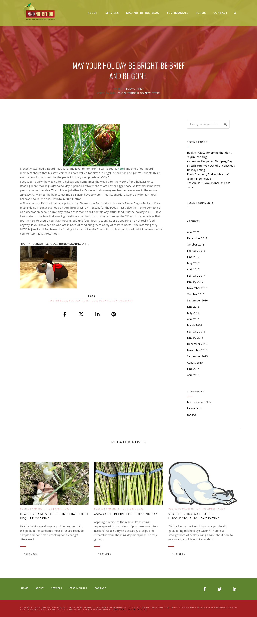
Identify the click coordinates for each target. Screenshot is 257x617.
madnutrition (135, 88)
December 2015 (197, 344)
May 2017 (193, 263)
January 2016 (195, 337)
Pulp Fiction (108, 300)
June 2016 (193, 306)
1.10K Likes (178, 554)
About (93, 12)
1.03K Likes (104, 554)
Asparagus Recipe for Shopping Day (209, 161)
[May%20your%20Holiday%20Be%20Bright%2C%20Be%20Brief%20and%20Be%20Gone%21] (65, 314)
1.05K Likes (30, 554)
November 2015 (197, 350)
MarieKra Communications (130, 609)
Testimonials (177, 12)
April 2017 (193, 269)
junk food (90, 300)
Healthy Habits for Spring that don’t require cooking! (54, 516)
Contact (220, 12)
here (121, 168)
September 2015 (197, 356)
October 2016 (195, 294)
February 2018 (196, 250)
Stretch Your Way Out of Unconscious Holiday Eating (194, 516)
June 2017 (193, 257)
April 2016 (193, 319)
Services (112, 12)
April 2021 (193, 232)
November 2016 (197, 288)
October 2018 (195, 244)
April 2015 (193, 375)
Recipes (192, 414)
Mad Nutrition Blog (142, 12)
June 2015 (193, 369)
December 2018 (197, 238)
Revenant (126, 300)
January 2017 (195, 282)
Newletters (152, 93)
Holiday (75, 300)
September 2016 (197, 300)
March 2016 (194, 325)
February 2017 (196, 275)
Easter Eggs (58, 300)
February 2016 (196, 331)
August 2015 (195, 362)
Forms (201, 12)
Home (24, 588)
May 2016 (193, 313)
